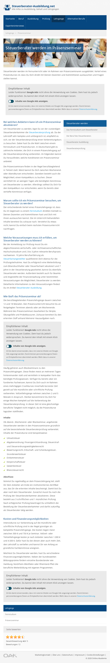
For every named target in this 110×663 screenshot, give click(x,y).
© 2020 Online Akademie (96, 658)
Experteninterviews (15, 25)
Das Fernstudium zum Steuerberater (82, 129)
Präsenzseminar (12, 620)
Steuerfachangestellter (14, 258)
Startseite (10, 18)
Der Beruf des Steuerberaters (78, 136)
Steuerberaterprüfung (40, 132)
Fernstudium (36, 211)
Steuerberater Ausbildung (29, 287)
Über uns (56, 655)
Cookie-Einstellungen (96, 655)
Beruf (21, 18)
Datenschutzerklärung (88, 109)
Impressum (80, 655)
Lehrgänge (59, 18)
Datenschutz (67, 655)
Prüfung (46, 18)
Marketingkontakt (42, 655)
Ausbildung (33, 18)
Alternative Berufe (76, 18)
